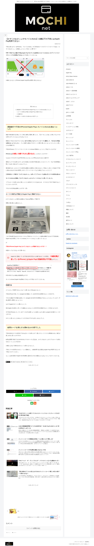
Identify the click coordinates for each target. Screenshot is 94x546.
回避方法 (20, 114)
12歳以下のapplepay (16, 361)
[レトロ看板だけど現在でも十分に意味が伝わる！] (72, 265)
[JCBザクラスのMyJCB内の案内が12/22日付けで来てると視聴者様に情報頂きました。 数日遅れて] (83, 265)
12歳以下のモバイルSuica (27, 361)
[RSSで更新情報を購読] (35, 403)
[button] (42, 395)
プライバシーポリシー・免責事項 (81, 541)
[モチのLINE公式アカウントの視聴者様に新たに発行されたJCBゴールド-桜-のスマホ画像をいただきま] (72, 276)
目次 (31, 106)
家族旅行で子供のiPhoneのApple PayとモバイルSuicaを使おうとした (34, 109)
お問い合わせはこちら (72, 234)
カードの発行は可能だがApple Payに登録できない (30, 111)
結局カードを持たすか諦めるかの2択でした (27, 116)
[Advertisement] (33, 92)
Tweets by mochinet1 (71, 243)
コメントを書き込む (33, 528)
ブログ (8, 361)
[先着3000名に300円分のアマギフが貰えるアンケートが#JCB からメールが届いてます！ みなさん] (83, 276)
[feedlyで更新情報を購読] (31, 403)
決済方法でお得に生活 (72, 296)
